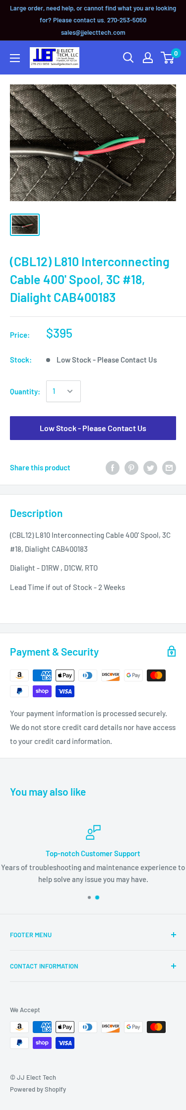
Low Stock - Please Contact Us (93, 428)
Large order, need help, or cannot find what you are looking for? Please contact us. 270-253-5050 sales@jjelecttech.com (93, 20)
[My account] (148, 57)
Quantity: (25, 391)
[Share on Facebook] (113, 467)
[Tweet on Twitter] (150, 467)
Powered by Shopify (38, 1089)
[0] (168, 58)
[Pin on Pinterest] (131, 467)
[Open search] (128, 57)
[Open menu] (15, 58)
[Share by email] (169, 467)
